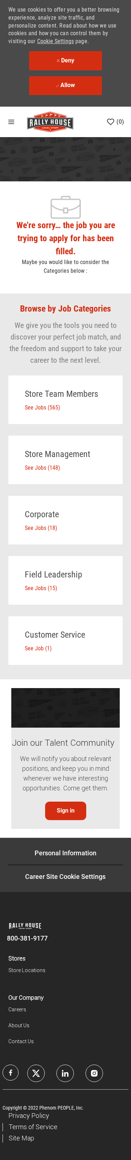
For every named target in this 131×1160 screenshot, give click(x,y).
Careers (17, 1009)
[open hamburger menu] (11, 122)
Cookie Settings (55, 41)
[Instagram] (94, 1073)
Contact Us (21, 1041)
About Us (18, 1025)
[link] (65, 811)
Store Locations (26, 970)
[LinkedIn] (36, 1073)
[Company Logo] (50, 121)
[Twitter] (65, 1073)
